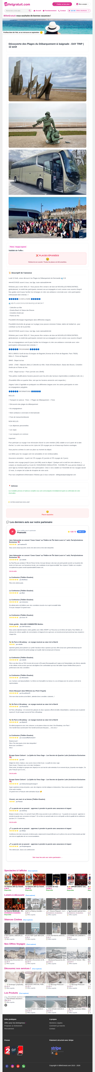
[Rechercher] (29, 10)
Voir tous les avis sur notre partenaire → (48, 857)
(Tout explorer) (32, 871)
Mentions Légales (55, 1023)
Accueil (38, 10)
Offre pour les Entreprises (15, 1023)
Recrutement (9, 1029)
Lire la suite (13, 571)
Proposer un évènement (13, 1026)
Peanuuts (21, 532)
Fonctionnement (50, 10)
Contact (63, 10)
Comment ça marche (57, 1026)
